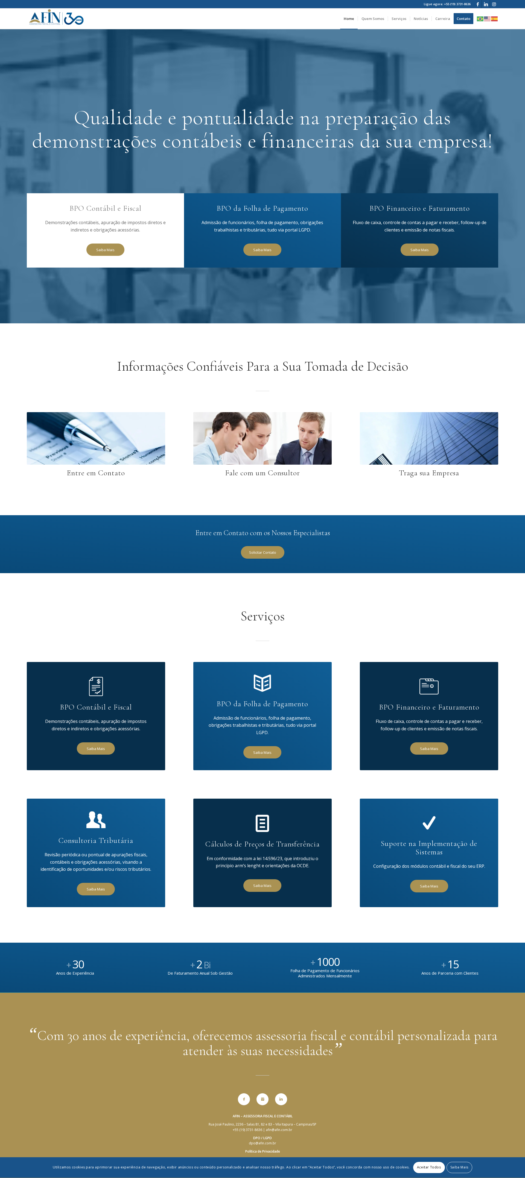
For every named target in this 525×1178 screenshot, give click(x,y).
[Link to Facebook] (478, 4)
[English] (487, 18)
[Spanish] (494, 18)
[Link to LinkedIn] (486, 4)
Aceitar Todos (429, 1167)
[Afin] (56, 18)
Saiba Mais (459, 1167)
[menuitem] (349, 18)
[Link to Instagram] (494, 4)
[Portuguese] (480, 18)
